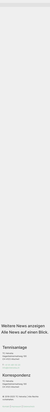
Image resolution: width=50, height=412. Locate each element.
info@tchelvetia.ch (10, 368)
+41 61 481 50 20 (12, 365)
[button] (25, 5)
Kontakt (5, 406)
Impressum (16, 406)
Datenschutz (29, 406)
